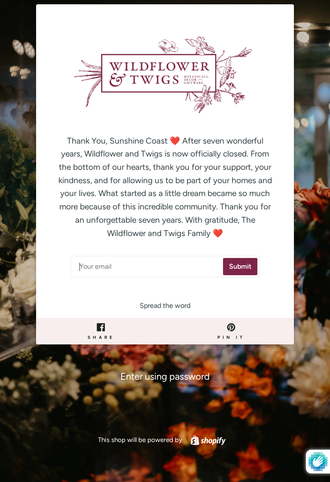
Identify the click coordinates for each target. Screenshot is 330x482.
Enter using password (165, 376)
